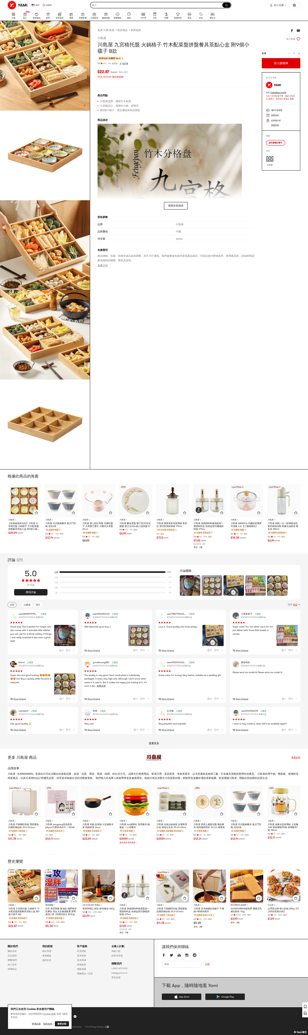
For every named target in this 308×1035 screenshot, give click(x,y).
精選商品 (12, 969)
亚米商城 (81, 960)
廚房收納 (136, 30)
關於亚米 (12, 951)
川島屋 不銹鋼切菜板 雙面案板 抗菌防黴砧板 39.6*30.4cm (23, 826)
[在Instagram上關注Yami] (187, 955)
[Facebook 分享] (292, 30)
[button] (47, 5)
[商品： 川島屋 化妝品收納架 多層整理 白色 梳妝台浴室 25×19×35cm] (172, 801)
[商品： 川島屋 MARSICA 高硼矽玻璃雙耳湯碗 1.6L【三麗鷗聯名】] (246, 500)
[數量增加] (299, 53)
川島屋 (102, 38)
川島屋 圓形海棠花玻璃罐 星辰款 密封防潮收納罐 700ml (172, 524)
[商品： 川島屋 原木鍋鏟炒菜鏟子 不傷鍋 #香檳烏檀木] (209, 886)
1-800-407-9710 (119, 968)
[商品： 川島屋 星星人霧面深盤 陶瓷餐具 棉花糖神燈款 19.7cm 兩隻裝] (209, 801)
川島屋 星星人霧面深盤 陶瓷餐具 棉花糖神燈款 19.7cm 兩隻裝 (209, 826)
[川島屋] (154, 757)
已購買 (27, 604)
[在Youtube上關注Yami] (179, 955)
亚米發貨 (81, 955)
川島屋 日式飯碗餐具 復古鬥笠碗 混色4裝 (60, 524)
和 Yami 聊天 (300, 1032)
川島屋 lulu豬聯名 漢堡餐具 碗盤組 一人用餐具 (135, 826)
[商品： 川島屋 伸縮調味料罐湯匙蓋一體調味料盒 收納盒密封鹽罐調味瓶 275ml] (209, 500)
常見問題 (81, 951)
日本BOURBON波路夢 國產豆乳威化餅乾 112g (246, 910)
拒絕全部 (47, 1024)
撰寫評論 (31, 592)
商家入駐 (115, 951)
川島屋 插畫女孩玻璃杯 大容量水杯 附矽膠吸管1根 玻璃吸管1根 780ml (283, 827)
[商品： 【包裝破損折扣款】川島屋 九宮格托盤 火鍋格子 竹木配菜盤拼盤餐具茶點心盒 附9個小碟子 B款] (24, 500)
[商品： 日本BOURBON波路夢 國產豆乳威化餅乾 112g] (246, 886)
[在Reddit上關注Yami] (195, 955)
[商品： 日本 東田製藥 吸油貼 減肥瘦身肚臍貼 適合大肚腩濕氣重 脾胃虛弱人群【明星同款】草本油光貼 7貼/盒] (61, 886)
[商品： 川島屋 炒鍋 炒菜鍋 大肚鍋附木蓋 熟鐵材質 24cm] (98, 801)
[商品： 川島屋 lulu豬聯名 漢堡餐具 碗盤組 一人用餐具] (135, 801)
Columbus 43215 (278, 92)
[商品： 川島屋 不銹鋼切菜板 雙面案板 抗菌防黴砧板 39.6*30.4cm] (24, 801)
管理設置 (36, 1024)
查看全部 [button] (101, 686)
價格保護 (81, 969)
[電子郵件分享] (298, 30)
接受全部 (61, 1024)
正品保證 (12, 955)
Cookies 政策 (49, 1014)
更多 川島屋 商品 (22, 757)
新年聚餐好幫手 (275, 143)
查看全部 (295, 757)
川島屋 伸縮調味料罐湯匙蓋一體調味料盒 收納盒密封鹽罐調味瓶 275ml (208, 526)
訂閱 (207, 964)
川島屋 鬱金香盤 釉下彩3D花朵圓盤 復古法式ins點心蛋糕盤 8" (135, 524)
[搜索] (226, 5)
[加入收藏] (298, 39)
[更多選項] (74, 650)
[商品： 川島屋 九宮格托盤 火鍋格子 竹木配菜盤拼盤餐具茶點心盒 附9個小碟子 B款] (24, 886)
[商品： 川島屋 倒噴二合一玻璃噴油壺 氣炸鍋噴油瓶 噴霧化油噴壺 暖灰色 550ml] (283, 500)
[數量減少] (288, 53)
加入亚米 (12, 964)
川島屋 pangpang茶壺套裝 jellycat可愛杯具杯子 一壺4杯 (60, 826)
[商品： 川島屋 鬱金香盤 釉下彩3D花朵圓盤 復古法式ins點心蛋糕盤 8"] (135, 500)
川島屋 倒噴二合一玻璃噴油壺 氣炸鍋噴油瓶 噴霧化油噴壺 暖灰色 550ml (283, 526)
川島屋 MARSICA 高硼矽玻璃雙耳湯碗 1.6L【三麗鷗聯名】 (246, 524)
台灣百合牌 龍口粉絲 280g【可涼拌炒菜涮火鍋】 (283, 910)
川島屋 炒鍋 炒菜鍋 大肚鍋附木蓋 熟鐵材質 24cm (98, 826)
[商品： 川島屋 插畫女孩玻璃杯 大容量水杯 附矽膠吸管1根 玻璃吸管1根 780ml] (283, 801)
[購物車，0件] (294, 5)
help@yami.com (119, 973)
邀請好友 (46, 960)
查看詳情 (103, 265)
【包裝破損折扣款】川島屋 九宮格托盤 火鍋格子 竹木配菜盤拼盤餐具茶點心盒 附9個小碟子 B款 (23, 526)
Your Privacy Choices (95, 1027)
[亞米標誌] (18, 5)
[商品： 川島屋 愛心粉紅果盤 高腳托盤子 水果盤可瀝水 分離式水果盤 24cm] (98, 500)
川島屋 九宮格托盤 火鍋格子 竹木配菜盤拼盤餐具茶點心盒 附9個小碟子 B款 (23, 911)
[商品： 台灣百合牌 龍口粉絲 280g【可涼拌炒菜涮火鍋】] (283, 886)
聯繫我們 (12, 960)
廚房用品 (122, 30)
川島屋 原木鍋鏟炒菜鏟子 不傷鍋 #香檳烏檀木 (209, 910)
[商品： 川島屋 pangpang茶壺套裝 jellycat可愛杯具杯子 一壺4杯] (61, 801)
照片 (38, 604)
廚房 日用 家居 (106, 30)
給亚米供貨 (117, 955)
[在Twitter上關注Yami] (171, 955)
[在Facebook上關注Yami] (164, 955)
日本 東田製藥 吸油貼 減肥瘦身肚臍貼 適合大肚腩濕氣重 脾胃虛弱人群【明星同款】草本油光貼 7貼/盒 (61, 911)
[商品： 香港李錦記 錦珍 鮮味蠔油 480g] (98, 886)
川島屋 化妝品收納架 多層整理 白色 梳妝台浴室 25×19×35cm (172, 826)
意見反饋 (115, 977)
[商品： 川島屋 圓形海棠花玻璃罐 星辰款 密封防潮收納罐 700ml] (172, 500)
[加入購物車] (36, 513)
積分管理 (46, 951)
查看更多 (154, 743)
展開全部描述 (176, 205)
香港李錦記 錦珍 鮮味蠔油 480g (98, 908)
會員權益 (46, 955)
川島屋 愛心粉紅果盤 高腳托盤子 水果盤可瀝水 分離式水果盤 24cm (97, 526)
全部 (12, 604)
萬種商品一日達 (85, 973)
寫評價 (125, 63)
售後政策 (81, 964)
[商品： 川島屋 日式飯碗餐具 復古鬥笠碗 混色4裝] (61, 500)
